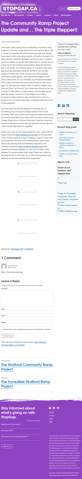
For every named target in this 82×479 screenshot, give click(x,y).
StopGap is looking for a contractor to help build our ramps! (67, 145)
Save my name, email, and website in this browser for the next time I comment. (27, 329)
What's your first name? (10, 424)
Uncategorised (17, 249)
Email (3, 316)
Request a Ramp (74, 8)
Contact (48, 15)
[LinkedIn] (68, 106)
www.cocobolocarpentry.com (30, 146)
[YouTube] (58, 408)
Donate (63, 8)
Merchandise (66, 15)
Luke (9, 41)
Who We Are (5, 15)
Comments (28, 249)
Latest (38, 15)
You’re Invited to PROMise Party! (69, 150)
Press (51, 419)
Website (3, 322)
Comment (4, 288)
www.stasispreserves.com (26, 135)
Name (3, 309)
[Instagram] (63, 106)
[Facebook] (59, 106)
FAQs (56, 15)
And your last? (7, 430)
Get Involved (19, 15)
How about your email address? (14, 437)
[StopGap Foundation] (20, 8)
